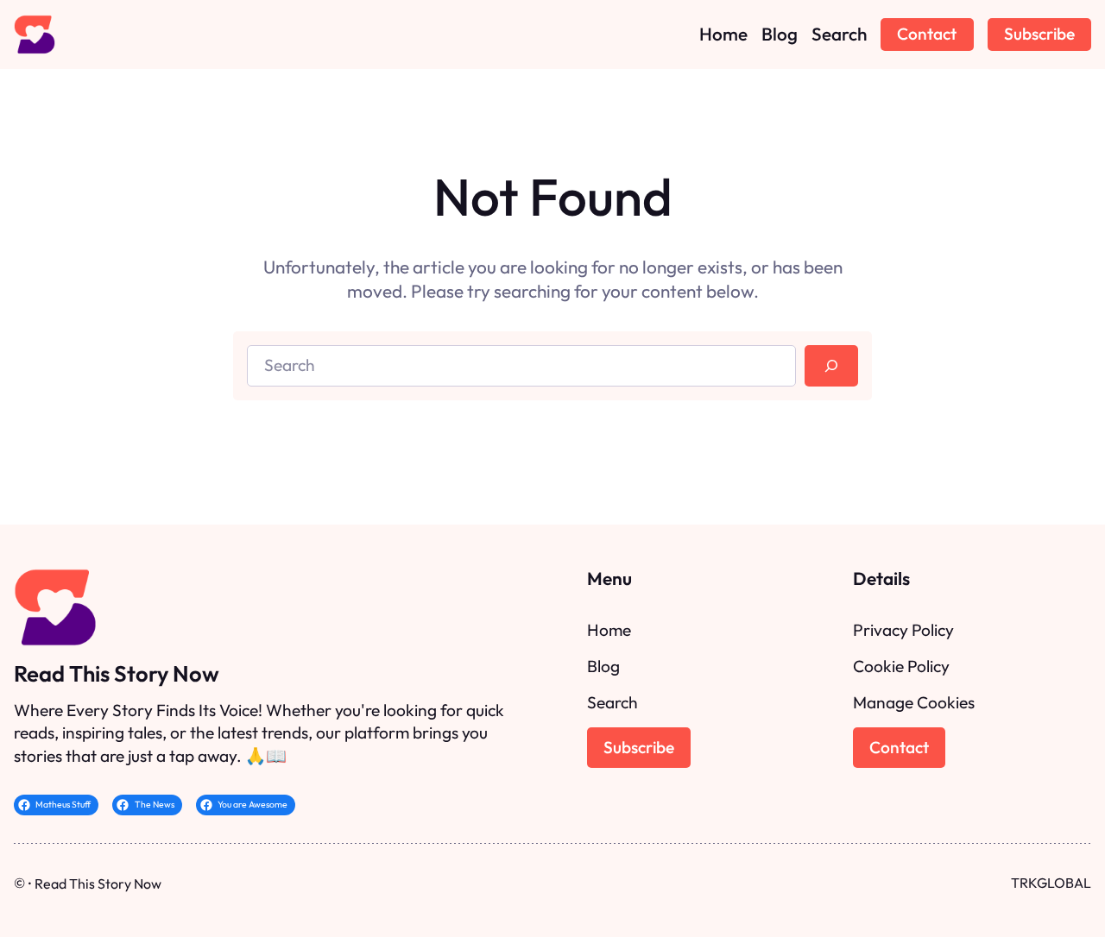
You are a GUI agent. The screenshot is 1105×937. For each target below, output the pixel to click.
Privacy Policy (903, 629)
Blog (603, 666)
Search (612, 702)
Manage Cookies (914, 702)
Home (609, 629)
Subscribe (1039, 33)
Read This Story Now (116, 673)
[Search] (831, 366)
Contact (927, 33)
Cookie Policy (901, 666)
